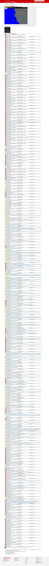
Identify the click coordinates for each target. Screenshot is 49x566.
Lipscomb (16, 257)
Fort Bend (20, 442)
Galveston (9, 443)
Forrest (9, 49)
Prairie (15, 295)
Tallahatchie (20, 292)
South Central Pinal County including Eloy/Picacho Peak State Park (14, 502)
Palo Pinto (21, 480)
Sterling (26, 231)
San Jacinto (31, 442)
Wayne (9, 201)
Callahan (24, 231)
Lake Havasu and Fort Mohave (10, 489)
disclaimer (39, 2)
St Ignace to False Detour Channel (18, 286)
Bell (29, 240)
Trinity (16, 442)
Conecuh (19, 298)
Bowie (7, 400)
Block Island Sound (13, 260)
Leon (37, 316)
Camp (12, 400)
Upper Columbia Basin (38, 227)
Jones (6, 110)
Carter (17, 382)
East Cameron (12, 335)
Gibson (7, 460)
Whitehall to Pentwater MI (9, 235)
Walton (7, 87)
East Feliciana (16, 155)
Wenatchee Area (8, 227)
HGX (19, 441)
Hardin (11, 329)
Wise (12, 480)
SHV (21, 337)
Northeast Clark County (9, 474)
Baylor (7, 425)
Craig (13, 252)
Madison (9, 101)
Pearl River (7, 301)
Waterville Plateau (24, 227)
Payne (16, 376)
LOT (23, 43)
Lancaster (9, 130)
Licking (7, 411)
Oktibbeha (37, 274)
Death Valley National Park (9, 486)
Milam (30, 240)
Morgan (11, 495)
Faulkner (9, 295)
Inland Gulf (28, 316)
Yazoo (12, 268)
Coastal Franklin (37, 317)
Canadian (20, 382)
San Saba (10, 232)
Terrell (12, 138)
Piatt (6, 511)
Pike (14, 301)
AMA (19, 445)
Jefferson (7, 96)
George (7, 35)
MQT (21, 363)
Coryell (20, 240)
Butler (21, 298)
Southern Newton (19, 329)
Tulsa (6, 252)
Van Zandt (13, 477)
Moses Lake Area (8, 228)
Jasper (27, 275)
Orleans (10, 96)
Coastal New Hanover (25, 324)
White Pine (7, 164)
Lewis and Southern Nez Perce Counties (22, 215)
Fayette (13, 394)
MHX (19, 51)
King (22, 219)
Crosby (18, 219)
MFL (19, 312)
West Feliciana (17, 264)
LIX (23, 40)
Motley (15, 219)
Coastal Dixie (18, 318)
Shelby (19, 338)
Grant (19, 295)
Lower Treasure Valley (9, 436)
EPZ (19, 180)
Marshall (25, 382)
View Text (16, 34)
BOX (20, 259)
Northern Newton (8, 329)
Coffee (7, 321)
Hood (35, 480)
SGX (19, 146)
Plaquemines (7, 124)
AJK (20, 248)
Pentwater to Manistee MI (16, 235)
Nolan (8, 231)
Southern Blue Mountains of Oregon (20, 429)
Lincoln (37, 268)
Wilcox (11, 81)
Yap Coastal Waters (8, 388)
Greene (10, 307)
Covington (9, 110)
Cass (16, 400)
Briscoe (7, 219)
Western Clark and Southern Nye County (17, 474)
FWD (19, 465)
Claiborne (7, 127)
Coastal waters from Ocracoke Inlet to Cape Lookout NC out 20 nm (30, 121)
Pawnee (9, 252)
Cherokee (33, 252)
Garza (24, 219)
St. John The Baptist (14, 265)
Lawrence (13, 246)
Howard (17, 397)
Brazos (28, 442)
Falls (16, 498)
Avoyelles (28, 332)
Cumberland (7, 192)
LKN (20, 163)
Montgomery (25, 274)
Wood (36, 338)
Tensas (7, 101)
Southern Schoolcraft (8, 370)
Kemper (16, 275)
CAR (22, 366)
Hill (18, 498)
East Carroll (14, 304)
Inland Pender (10, 324)
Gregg (31, 338)
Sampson (10, 192)
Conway (7, 295)
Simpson (11, 70)
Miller (19, 397)
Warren (13, 127)
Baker (6, 67)
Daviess (10, 468)
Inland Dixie (22, 317)
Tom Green (37, 231)
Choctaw (34, 274)
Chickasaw (23, 292)
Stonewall (28, 219)
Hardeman (14, 425)
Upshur (38, 338)
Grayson (7, 240)
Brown (40, 231)
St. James (10, 265)
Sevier (7, 397)
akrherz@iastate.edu (16, 560)
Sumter (10, 391)
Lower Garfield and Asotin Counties (20, 228)
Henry (10, 321)
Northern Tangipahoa (25, 265)
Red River (18, 400)
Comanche (17, 240)
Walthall (7, 76)
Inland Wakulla (13, 317)
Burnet (10, 422)
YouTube (27, 562)
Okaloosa (7, 144)
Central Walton (11, 316)
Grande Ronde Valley (17, 428)
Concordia (10, 113)
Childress (10, 219)
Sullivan (9, 519)
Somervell (37, 480)
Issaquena (7, 268)
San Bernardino (8, 147)
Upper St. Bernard (19, 265)
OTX (19, 214)
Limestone (8, 498)
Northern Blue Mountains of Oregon (14, 430)
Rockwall (30, 480)
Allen (10, 332)
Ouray (6, 209)
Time (11, 6)
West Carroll (10, 304)
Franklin (12, 101)
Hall (8, 219)
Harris (27, 443)
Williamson (7, 422)
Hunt (6, 477)
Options (13, 6)
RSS (26, 563)
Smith (25, 275)
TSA (19, 251)
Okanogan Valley (29, 227)
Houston (15, 321)
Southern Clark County (26, 474)
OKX (20, 405)
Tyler (22, 329)
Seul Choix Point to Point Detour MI (10, 364)
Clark (38, 295)
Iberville (30, 264)
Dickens (21, 219)
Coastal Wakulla (11, 318)
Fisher (6, 231)
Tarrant (26, 480)
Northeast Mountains (18, 227)
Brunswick (10, 104)
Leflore (12, 274)
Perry (11, 295)
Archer (20, 425)
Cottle (16, 219)
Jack (9, 480)
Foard (12, 425)
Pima (6, 107)
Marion (11, 49)
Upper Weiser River (14, 436)
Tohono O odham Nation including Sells (28, 502)
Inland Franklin (32, 316)
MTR (21, 278)
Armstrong (22, 257)
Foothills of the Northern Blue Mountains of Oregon (31, 428)
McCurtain (7, 403)
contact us (35, 2)
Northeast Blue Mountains (29, 228)
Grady (11, 310)
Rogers (11, 252)
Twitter (26, 559)
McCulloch (7, 232)
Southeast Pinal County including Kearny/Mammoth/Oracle (32, 501)
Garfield (9, 376)
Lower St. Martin (20, 332)
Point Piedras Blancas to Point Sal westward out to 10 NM (13, 204)
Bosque (23, 498)
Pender (11, 84)
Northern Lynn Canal (8, 249)
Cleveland (29, 295)
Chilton (8, 391)
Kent (26, 219)
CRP (19, 254)
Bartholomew (7, 347)
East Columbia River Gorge (36, 429)
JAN (23, 48)
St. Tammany (7, 56)
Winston (7, 275)
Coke (28, 231)
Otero (6, 181)
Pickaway (7, 419)
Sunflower (9, 274)
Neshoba (14, 275)
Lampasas (27, 240)
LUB (19, 218)
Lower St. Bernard (8, 264)
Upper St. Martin (15, 332)
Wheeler (19, 257)
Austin (23, 443)
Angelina (21, 338)
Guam (6, 385)
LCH (21, 331)
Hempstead (9, 397)
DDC (19, 221)
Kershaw (7, 130)
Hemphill (14, 257)
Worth (13, 67)
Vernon (23, 332)
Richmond (7, 212)
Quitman (17, 292)
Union (6, 64)
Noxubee (9, 275)
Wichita (10, 425)
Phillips (8, 289)
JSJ (18, 357)
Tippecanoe (10, 454)
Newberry (12, 178)
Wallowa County (8, 430)
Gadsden (35, 316)
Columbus (7, 104)
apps (43, 2)
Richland (7, 178)
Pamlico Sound (8, 52)
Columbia (7, 341)
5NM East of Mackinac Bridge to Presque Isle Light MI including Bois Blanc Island (16, 285)
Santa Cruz (7, 90)
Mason (10, 514)
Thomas (14, 310)
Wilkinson (7, 41)
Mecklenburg (9, 73)
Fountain (7, 454)
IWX (19, 544)
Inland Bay (23, 316)
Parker (24, 480)
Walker (11, 394)
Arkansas (24, 295)
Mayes (20, 252)
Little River (14, 397)
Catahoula (7, 113)
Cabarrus (9, 161)
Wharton (26, 442)
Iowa (8, 118)
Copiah (7, 70)
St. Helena (7, 155)
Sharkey (10, 268)
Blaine (14, 376)
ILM (23, 58)
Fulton (8, 514)
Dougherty (9, 138)
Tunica (12, 292)
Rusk (9, 338)
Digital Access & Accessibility (39, 562)
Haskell (11, 231)
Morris (14, 400)
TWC (24, 89)
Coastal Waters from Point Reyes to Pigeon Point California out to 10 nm (15, 279)
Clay (30, 274)
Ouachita (36, 295)
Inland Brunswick (30, 324)
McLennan (11, 498)
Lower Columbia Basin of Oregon (10, 428)
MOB (24, 34)
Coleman (35, 231)
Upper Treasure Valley (26, 436)
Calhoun (7, 138)
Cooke (11, 480)
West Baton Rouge (34, 264)
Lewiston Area (29, 215)
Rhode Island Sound (8, 260)
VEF (21, 470)
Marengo (13, 391)
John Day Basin (22, 428)
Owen (6, 505)
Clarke (29, 275)
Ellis (6, 481)
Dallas (26, 295)
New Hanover (7, 84)
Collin (16, 480)
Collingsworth (7, 446)
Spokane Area (33, 227)
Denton (15, 480)
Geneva (12, 321)
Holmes (20, 274)
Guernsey (7, 350)
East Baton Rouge (11, 155)
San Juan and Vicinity (8, 358)
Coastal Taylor (15, 318)
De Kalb (7, 175)
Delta (13, 240)
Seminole (9, 310)
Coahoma (14, 292)
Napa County (19, 463)
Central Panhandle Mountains (35, 215)
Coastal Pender (15, 324)
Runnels (30, 231)
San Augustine (25, 338)
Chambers (23, 442)
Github (26, 560)
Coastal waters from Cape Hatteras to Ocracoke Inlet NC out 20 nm (18, 52)
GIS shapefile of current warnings (14, 547)
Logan (7, 243)
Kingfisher (9, 382)
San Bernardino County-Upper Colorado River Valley (20, 486)
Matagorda (38, 442)
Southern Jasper (15, 329)
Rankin (13, 70)
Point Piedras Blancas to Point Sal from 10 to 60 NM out (13, 414)
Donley (24, 257)
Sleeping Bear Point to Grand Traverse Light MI (31, 353)
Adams (33, 268)
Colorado (11, 442)
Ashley (7, 271)
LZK (18, 294)
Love (18, 382)
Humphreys (17, 274)
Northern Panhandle (13, 215)
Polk (33, 442)
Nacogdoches (16, 338)
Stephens (12, 382)
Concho (33, 231)
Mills (22, 240)
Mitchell (11, 67)
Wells (8, 545)
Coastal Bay (29, 317)
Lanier (20, 310)
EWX (19, 421)
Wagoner (36, 252)
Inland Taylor (16, 317)
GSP (19, 72)
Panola (13, 338)
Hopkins (8, 477)
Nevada (12, 397)
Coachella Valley (8, 463)
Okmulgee (30, 252)
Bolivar (7, 274)
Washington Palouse (13, 228)
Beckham (18, 376)
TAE (23, 66)
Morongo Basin (24, 471)
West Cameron (8, 335)
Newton (20, 275)
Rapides (25, 332)
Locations (8, 6)
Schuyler (9, 495)
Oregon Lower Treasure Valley (10, 439)
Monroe (26, 292)
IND (19, 245)
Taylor (21, 231)
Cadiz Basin (28, 471)
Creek (38, 252)
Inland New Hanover (19, 324)
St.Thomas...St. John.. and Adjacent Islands (11, 361)
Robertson (20, 498)
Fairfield (12, 130)
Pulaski (7, 81)
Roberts (12, 257)
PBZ (19, 349)
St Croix (18, 361)
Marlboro (7, 59)
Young (8, 481)
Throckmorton (13, 231)
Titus (10, 400)
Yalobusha (7, 292)
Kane (9, 175)
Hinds (9, 70)
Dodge (9, 81)
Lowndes (32, 274)
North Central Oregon (26, 430)
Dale (8, 321)
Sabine (28, 338)
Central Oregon (22, 430)
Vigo (8, 536)
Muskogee (27, 252)
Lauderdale (22, 275)
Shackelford (19, 231)
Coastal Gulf (33, 317)
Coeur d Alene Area (8, 215)
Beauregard (7, 332)
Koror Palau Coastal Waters (14, 388)
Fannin (9, 240)
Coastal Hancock (13, 367)
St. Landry (34, 332)
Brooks (16, 310)
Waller (25, 443)
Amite (12, 301)
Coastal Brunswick (35, 324)
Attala (39, 274)
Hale (6, 391)
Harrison (34, 338)
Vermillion (17, 454)
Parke (12, 454)
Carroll (22, 274)
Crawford (7, 522)
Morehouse (7, 304)
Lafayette (20, 317)
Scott (18, 275)
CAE (23, 129)
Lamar (6, 49)
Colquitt (9, 67)
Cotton (7, 382)
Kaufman (33, 480)
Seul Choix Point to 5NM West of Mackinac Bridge (26, 354)
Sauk (6, 118)
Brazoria (7, 443)
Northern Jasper (25, 329)
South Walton (26, 317)
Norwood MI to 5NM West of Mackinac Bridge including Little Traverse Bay (15, 353)
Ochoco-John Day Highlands (29, 429)
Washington (9, 246)
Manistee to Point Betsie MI (11, 355)
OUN (19, 242)
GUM (21, 372)
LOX (20, 203)
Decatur (7, 310)
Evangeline (31, 332)
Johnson (11, 347)
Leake (11, 275)
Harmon (12, 376)
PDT (19, 427)
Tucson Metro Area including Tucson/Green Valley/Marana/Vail (17, 501)
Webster (28, 274)
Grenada (40, 275)
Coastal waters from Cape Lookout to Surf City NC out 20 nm (13, 121)
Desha (33, 295)
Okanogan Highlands (13, 227)
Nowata (15, 252)
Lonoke (13, 295)
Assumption (7, 265)
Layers (5, 6)
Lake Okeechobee (8, 46)
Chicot (9, 271)
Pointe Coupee (13, 264)
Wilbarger (17, 425)
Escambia (26, 298)
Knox (8, 425)
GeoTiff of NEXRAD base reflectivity (24, 547)
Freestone (14, 498)
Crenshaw (23, 298)
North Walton (7, 316)
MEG (19, 288)
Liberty (9, 442)
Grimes (18, 443)
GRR (19, 197)
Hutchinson (8, 257)
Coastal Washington (8, 367)
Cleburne (7, 184)
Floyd (13, 219)
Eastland (15, 240)
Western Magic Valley (20, 436)
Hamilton (24, 240)
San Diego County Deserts (14, 463)
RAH (23, 61)
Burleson (12, 443)
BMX (19, 183)
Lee (6, 187)
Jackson (7, 246)
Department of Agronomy (6, 560)
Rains (10, 477)
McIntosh (25, 252)
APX (20, 352)
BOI (18, 438)
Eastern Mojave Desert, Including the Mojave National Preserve (14, 471)
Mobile (7, 38)
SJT (18, 230)
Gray (6, 257)
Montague (7, 480)
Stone (12, 307)
